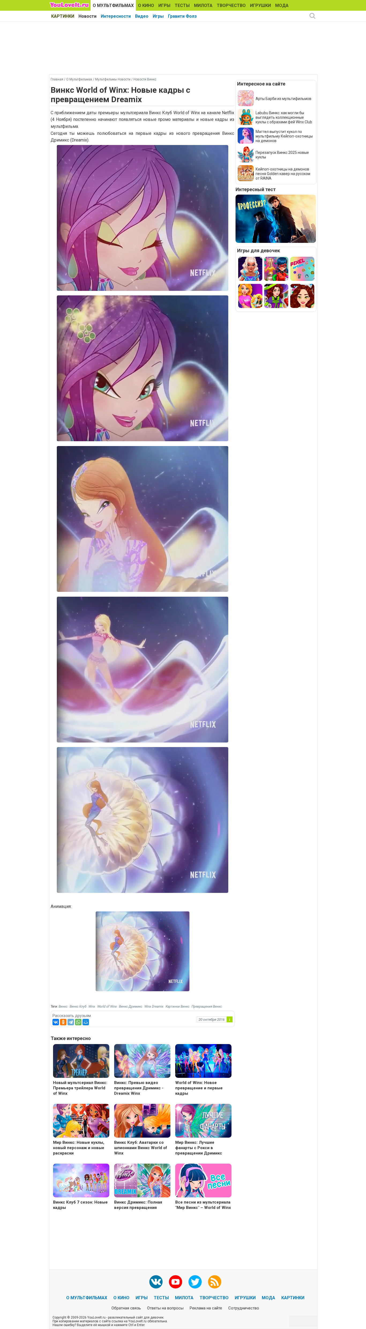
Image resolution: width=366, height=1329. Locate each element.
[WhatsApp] (78, 1022)
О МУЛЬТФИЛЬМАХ (113, 5)
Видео (141, 16)
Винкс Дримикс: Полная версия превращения (138, 1205)
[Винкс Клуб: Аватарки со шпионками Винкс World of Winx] (142, 1121)
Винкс (63, 1006)
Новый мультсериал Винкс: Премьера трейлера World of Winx (80, 1088)
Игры (158, 16)
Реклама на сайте (206, 1308)
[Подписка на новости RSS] (214, 1282)
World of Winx (107, 1006)
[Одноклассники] (63, 1022)
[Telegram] (71, 1022)
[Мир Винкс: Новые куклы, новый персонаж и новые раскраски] (81, 1121)
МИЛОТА (203, 5)
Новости (87, 16)
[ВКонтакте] (56, 1022)
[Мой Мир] (86, 1022)
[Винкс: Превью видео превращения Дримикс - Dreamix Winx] (142, 1061)
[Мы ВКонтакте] (156, 1282)
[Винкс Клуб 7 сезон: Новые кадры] (81, 1181)
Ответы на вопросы (165, 1308)
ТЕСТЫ (182, 5)
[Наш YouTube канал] (175, 1282)
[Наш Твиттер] (195, 1282)
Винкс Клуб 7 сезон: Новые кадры (80, 1205)
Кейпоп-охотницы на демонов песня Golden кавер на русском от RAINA (283, 173)
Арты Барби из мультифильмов (283, 98)
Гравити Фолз (182, 16)
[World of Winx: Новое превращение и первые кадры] (203, 1061)
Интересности (116, 16)
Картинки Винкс (177, 1006)
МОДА (282, 5)
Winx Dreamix (153, 1006)
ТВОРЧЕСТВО (231, 5)
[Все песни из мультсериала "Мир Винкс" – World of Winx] (203, 1181)
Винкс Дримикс (130, 1006)
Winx (91, 1006)
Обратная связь (126, 1308)
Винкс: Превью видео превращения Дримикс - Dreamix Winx (138, 1088)
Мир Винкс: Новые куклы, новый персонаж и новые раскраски (78, 1148)
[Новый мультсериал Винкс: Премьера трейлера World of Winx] (81, 1061)
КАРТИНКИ (62, 16)
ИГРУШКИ (260, 5)
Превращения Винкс (207, 1006)
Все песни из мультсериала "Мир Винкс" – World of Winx (203, 1205)
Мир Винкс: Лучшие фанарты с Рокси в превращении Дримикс (198, 1148)
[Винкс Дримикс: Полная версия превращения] (142, 1181)
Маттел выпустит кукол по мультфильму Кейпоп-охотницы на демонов (284, 136)
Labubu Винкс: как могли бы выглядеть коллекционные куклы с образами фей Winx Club (284, 117)
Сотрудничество (243, 1308)
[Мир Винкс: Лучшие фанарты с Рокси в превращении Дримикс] (203, 1121)
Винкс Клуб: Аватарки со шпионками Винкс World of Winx (140, 1148)
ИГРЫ (164, 5)
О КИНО (146, 5)
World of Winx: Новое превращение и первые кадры (199, 1088)
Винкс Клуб (78, 1006)
